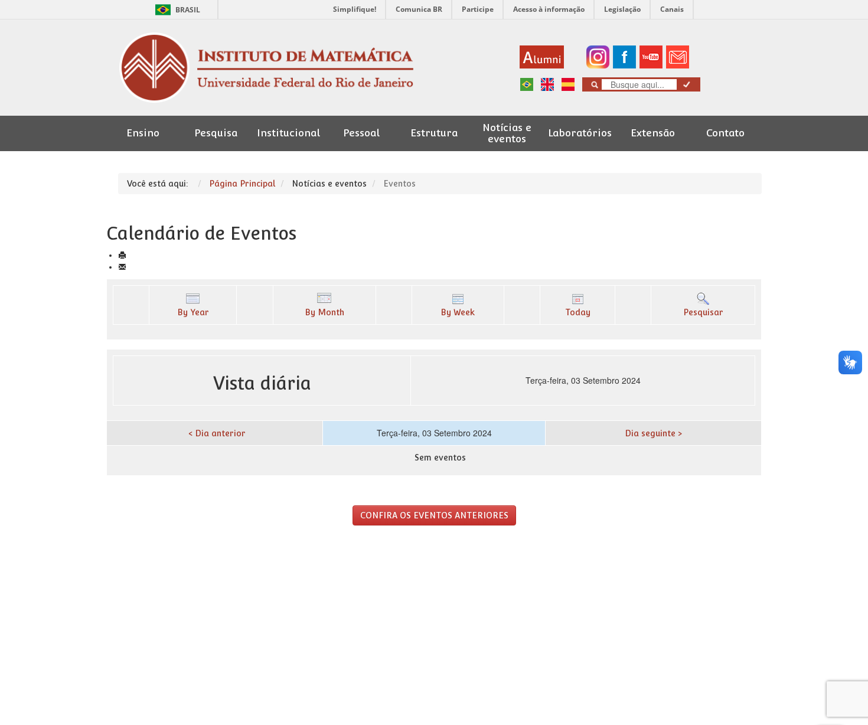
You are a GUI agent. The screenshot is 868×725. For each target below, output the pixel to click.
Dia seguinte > (653, 433)
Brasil (175, 10)
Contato (725, 133)
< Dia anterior (217, 433)
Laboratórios (580, 133)
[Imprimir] (122, 255)
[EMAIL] (122, 267)
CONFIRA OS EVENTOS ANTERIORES (434, 515)
